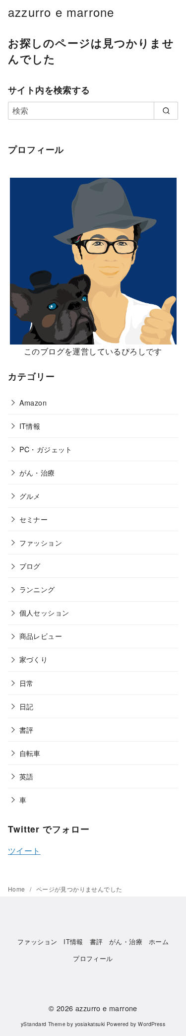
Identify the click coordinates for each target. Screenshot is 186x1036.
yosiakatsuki (90, 1024)
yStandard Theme (43, 1024)
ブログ (30, 565)
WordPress (151, 1024)
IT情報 (30, 425)
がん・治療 (37, 472)
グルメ (30, 495)
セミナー (33, 519)
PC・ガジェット (45, 449)
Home (17, 889)
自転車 (30, 753)
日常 (26, 683)
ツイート (24, 850)
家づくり (33, 659)
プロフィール (93, 958)
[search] (166, 111)
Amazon (33, 402)
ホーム (159, 941)
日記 (26, 706)
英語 (26, 776)
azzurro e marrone (61, 11)
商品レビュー (40, 635)
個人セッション (44, 612)
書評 (26, 729)
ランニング (37, 589)
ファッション (40, 542)
